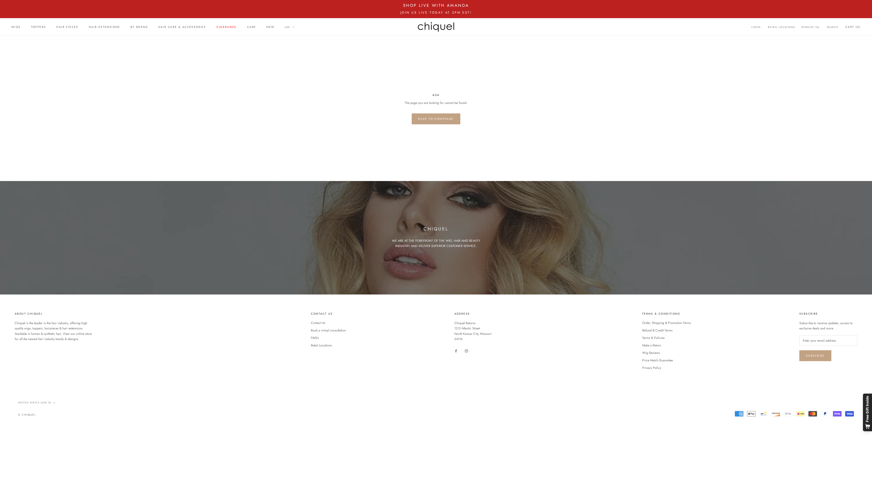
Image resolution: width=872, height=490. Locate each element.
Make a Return (651, 345)
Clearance (226, 27)
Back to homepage (435, 119)
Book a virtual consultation (328, 330)
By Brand (139, 27)
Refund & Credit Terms (657, 330)
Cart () (853, 27)
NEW (270, 27)
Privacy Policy (651, 367)
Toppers (38, 27)
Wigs (16, 27)
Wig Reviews (651, 352)
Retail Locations (781, 27)
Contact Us (318, 323)
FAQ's (315, 338)
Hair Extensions (104, 27)
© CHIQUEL (27, 414)
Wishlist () (810, 27)
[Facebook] (456, 350)
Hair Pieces (67, 27)
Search (832, 27)
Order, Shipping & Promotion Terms (666, 323)
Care (251, 27)
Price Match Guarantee (657, 360)
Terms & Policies (653, 338)
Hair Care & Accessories (182, 27)
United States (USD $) (34, 402)
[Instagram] (466, 350)
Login (756, 27)
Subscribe (815, 356)
